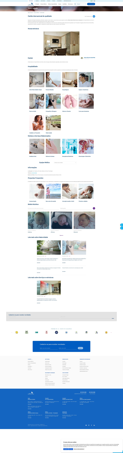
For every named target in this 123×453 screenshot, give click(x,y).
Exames (29, 364)
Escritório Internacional (66, 381)
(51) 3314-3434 (83, 392)
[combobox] (65, 162)
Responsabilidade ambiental (84, 369)
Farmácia (63, 361)
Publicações (47, 379)
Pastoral (81, 361)
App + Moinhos (64, 376)
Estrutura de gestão (48, 366)
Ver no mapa (29, 408)
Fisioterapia (64, 364)
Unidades (63, 383)
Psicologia (64, 366)
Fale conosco (30, 369)
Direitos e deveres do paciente (50, 383)
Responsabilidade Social (83, 371)
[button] (60, 53)
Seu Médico (30, 366)
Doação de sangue (83, 364)
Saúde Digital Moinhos (65, 378)
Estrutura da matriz (48, 364)
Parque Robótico (65, 379)
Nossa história (47, 361)
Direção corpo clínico (48, 369)
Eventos (46, 376)
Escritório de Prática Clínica (84, 366)
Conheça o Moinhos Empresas (50, 384)
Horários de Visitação (65, 369)
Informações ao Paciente (49, 381)
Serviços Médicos (30, 361)
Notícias (46, 378)
